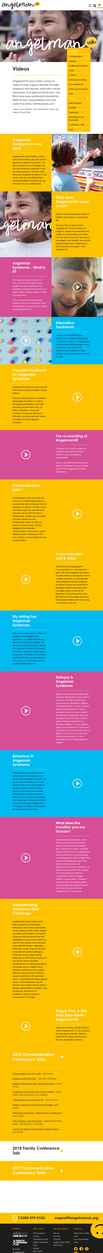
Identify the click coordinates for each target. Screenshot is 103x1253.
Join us (18, 644)
